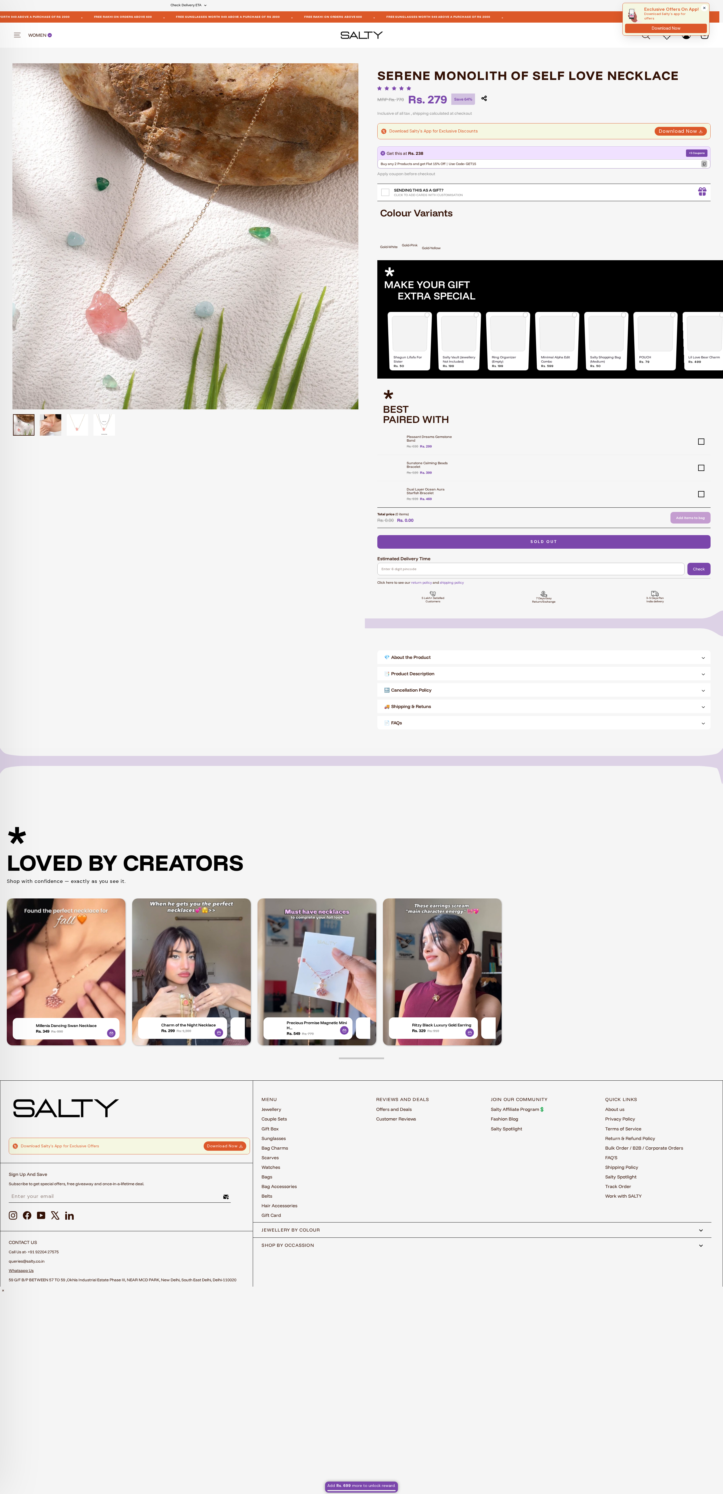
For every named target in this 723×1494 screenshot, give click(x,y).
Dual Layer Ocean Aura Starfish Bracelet (426, 491)
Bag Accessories (279, 1186)
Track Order (618, 1186)
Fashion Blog (504, 1119)
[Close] (704, 8)
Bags (267, 1177)
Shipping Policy (621, 1167)
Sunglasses (274, 1138)
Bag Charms (275, 1148)
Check (699, 569)
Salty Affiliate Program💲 (518, 1109)
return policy (421, 582)
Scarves (270, 1157)
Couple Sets (274, 1119)
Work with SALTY (623, 1196)
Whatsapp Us (21, 1270)
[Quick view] (111, 1033)
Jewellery (271, 1109)
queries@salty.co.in (27, 1261)
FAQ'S (611, 1157)
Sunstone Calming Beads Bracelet (427, 465)
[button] (395, 88)
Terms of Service (623, 1129)
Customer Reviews (396, 1119)
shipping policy (452, 582)
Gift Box (270, 1129)
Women (37, 35)
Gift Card (271, 1215)
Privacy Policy (620, 1119)
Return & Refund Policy (630, 1138)
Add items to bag (690, 518)
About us (614, 1109)
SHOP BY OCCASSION (288, 1245)
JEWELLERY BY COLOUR (291, 1230)
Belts (267, 1196)
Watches (271, 1167)
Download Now (678, 131)
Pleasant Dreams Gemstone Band (429, 438)
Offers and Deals (394, 1109)
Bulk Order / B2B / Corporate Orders (644, 1148)
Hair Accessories (279, 1205)
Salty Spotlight (506, 1129)
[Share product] (484, 98)
